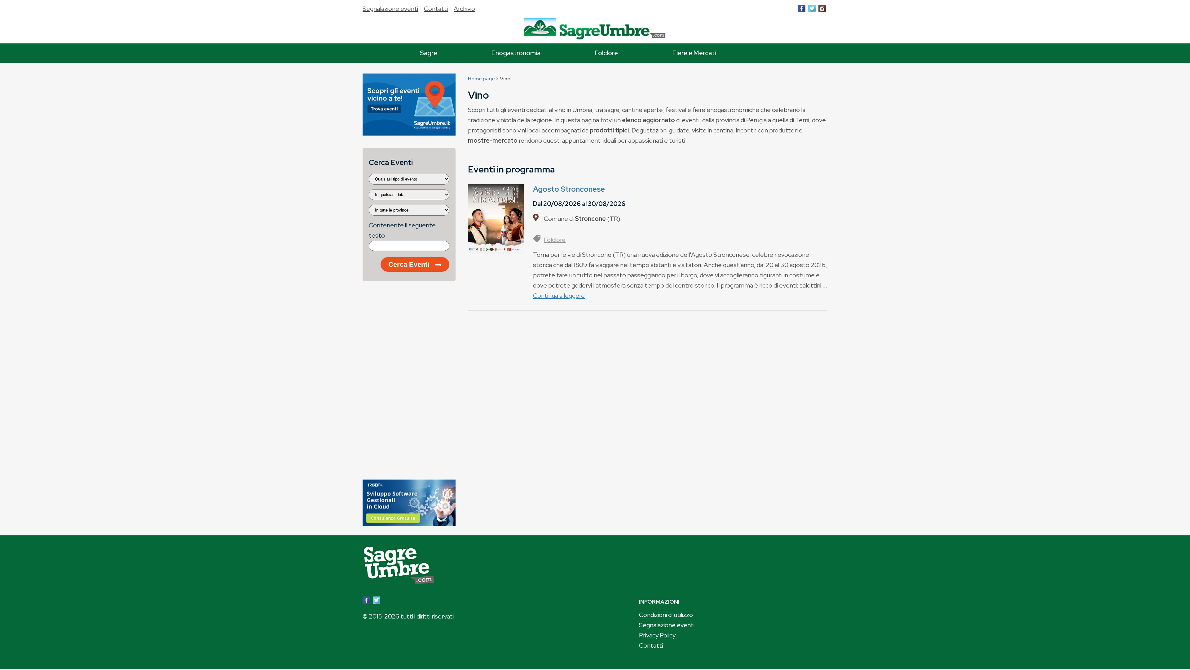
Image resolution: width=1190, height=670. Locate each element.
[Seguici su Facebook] (801, 10)
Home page (481, 78)
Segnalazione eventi (390, 9)
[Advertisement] (409, 383)
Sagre (428, 53)
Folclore (606, 53)
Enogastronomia (515, 53)
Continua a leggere (559, 296)
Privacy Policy (657, 635)
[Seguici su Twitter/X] (812, 10)
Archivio (464, 9)
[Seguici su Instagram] (822, 10)
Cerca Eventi (408, 264)
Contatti (436, 9)
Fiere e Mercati (694, 53)
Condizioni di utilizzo (666, 615)
